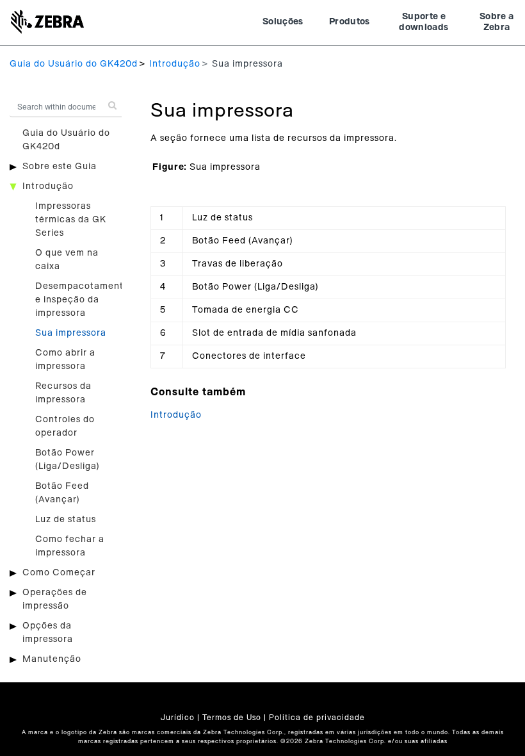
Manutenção (51, 659)
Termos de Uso (231, 717)
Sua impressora (70, 333)
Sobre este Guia (59, 166)
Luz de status (65, 519)
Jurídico (178, 717)
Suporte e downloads (423, 22)
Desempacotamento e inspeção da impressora (82, 300)
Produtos (349, 21)
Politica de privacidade (317, 717)
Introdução (174, 64)
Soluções (282, 21)
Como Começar (58, 572)
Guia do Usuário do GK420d (74, 64)
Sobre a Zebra (496, 22)
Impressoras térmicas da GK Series (70, 220)
